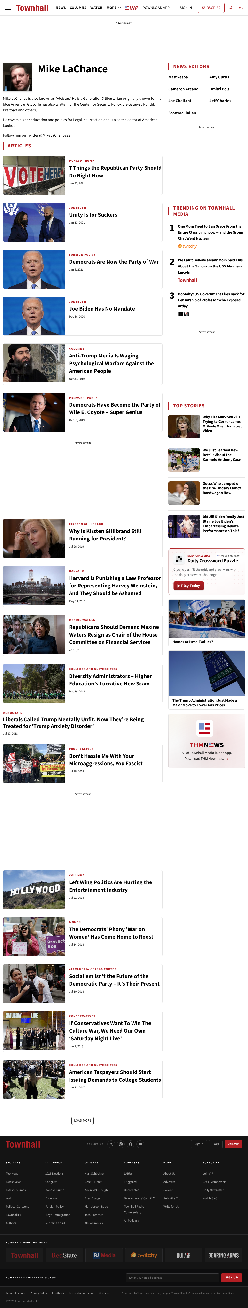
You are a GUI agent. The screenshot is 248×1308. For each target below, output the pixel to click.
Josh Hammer (94, 1215)
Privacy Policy (38, 1293)
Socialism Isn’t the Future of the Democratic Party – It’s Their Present (114, 980)
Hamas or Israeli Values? (192, 642)
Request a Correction (81, 1293)
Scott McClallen (182, 113)
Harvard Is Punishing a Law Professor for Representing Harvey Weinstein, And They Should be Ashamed (115, 585)
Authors (11, 1223)
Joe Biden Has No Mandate (102, 309)
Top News (12, 1173)
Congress (51, 1182)
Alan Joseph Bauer (97, 1206)
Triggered (130, 1182)
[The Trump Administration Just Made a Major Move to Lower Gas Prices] (207, 673)
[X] (111, 1144)
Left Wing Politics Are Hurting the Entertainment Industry (110, 886)
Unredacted (131, 1190)
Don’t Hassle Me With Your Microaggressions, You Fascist (106, 760)
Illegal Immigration (57, 1215)
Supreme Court (55, 1223)
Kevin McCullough (96, 1190)
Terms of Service (15, 1293)
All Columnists (94, 1223)
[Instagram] (121, 1144)
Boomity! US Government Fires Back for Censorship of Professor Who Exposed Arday (211, 300)
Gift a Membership (214, 1182)
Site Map (104, 1293)
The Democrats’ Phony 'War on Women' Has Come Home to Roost (111, 933)
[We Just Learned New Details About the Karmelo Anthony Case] (184, 460)
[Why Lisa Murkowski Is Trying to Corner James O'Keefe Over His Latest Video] (184, 427)
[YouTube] (140, 1144)
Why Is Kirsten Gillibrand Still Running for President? (105, 535)
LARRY (128, 1173)
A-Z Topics (53, 1162)
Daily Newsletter (213, 1190)
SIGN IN (186, 7)
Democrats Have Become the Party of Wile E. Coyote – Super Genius (115, 409)
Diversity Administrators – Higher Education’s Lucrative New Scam (110, 680)
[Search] (230, 8)
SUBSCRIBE (211, 7)
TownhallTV (13, 1215)
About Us (169, 1173)
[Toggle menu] (8, 8)
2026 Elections (54, 1173)
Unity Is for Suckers (93, 215)
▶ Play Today (189, 585)
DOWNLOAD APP (156, 7)
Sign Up (231, 1277)
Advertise (169, 1182)
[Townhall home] (23, 1144)
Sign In (199, 1144)
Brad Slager (92, 1198)
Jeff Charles (220, 101)
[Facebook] (130, 1144)
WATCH (96, 7)
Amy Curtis (219, 77)
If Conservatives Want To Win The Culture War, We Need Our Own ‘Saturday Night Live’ (110, 1030)
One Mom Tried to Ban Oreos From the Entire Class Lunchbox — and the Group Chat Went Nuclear (210, 232)
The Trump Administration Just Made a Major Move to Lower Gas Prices (204, 702)
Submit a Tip (171, 1198)
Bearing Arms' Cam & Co (140, 1198)
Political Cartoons (17, 1206)
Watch (10, 1198)
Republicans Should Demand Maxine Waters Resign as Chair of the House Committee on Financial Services (114, 634)
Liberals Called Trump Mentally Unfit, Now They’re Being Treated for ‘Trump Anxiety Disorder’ (73, 722)
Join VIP (233, 1144)
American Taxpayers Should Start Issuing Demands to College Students (115, 1076)
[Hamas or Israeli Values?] (207, 618)
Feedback (58, 1293)
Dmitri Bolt (219, 89)
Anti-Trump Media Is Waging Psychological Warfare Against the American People (111, 363)
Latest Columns (16, 1190)
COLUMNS (78, 7)
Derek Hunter (93, 1182)
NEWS (61, 7)
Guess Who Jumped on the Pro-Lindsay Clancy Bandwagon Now (222, 488)
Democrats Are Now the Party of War (114, 262)
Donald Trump (54, 1190)
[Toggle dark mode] (241, 8)
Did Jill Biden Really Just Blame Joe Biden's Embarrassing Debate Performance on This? (223, 524)
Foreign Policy (54, 1206)
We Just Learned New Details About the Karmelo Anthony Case (222, 455)
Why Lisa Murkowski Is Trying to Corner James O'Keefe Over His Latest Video (222, 424)
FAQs (216, 1144)
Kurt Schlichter (94, 1173)
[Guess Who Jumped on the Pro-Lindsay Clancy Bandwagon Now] (184, 493)
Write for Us (171, 1206)
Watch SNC (210, 1198)
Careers (168, 1190)
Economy (51, 1198)
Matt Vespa (178, 77)
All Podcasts (132, 1220)
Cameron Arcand (183, 89)
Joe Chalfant (179, 101)
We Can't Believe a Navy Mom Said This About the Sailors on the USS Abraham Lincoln (210, 266)
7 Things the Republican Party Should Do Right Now (115, 172)
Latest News (13, 1182)
